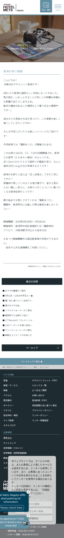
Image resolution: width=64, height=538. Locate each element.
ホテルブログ (44, 367)
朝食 (5, 390)
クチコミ (7, 410)
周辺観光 (7, 400)
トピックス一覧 (39, 385)
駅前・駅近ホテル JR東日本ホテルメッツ (17, 367)
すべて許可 (34, 504)
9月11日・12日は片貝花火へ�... (19, 295)
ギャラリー (8, 405)
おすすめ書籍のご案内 (15, 290)
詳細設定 (34, 518)
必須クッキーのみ (33, 511)
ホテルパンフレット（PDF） (45, 380)
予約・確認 (46, 10)
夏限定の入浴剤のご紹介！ (17, 315)
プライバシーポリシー (42, 410)
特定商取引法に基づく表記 (44, 405)
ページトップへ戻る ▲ (32, 361)
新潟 (35, 367)
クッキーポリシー (40, 415)
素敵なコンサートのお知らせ (18, 335)
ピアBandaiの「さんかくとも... (19, 320)
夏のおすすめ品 (12, 305)
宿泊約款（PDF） (40, 400)
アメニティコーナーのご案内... (19, 330)
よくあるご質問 (39, 390)
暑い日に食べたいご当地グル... (19, 300)
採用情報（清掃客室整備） (15, 452)
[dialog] (32, 490)
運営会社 (7, 437)
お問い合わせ (38, 395)
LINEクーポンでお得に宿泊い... (19, 325)
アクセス (7, 395)
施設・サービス (10, 385)
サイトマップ (9, 442)
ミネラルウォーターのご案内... (19, 310)
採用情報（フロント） (13, 447)
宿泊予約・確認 (10, 415)
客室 (5, 380)
